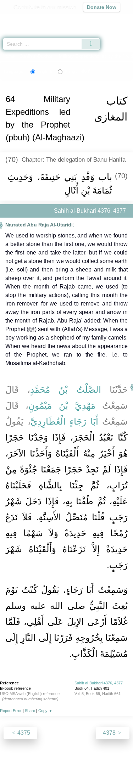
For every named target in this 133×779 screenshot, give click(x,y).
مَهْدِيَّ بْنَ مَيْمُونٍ (61, 405)
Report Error (11, 710)
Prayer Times (83, 20)
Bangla (77, 71)
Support (56, 758)
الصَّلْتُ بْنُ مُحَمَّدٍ (65, 389)
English (44, 71)
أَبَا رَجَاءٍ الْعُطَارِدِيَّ (64, 421)
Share (30, 710)
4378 (110, 733)
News (34, 758)
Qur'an (28, 20)
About (15, 758)
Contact (113, 758)
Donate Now (101, 7)
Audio (112, 20)
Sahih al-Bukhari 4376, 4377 (98, 683)
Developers (84, 758)
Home (8, 56)
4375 (23, 733)
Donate (66, 767)
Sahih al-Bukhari (37, 56)
